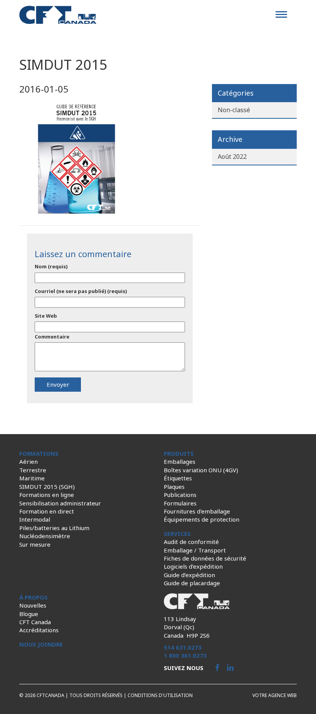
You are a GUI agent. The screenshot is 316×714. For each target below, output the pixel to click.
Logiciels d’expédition (193, 566)
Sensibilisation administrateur (60, 503)
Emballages (179, 461)
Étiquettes (178, 478)
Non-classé (234, 110)
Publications (180, 494)
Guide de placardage (192, 583)
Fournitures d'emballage (197, 511)
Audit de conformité (191, 542)
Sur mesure (34, 544)
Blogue (28, 614)
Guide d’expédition (189, 575)
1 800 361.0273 (185, 655)
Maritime (32, 478)
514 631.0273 (183, 647)
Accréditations (39, 630)
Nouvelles (32, 605)
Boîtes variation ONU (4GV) (201, 470)
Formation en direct (46, 511)
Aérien (28, 461)
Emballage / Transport (195, 550)
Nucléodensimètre (44, 536)
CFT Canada (35, 622)
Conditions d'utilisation (160, 695)
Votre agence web (274, 695)
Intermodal (34, 519)
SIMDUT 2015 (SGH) (47, 486)
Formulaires (180, 503)
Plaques (174, 486)
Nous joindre (41, 644)
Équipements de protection (201, 519)
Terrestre (32, 470)
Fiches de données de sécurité (205, 558)
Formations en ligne (46, 494)
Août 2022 (232, 156)
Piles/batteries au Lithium (54, 528)
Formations (39, 453)
